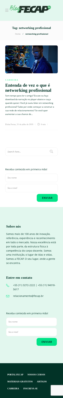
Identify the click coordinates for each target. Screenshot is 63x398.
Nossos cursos (36, 374)
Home (17, 34)
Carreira (11, 80)
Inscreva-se (30, 388)
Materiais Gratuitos (20, 381)
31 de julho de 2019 (25, 124)
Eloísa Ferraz (10, 124)
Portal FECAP (15, 374)
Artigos (42, 381)
